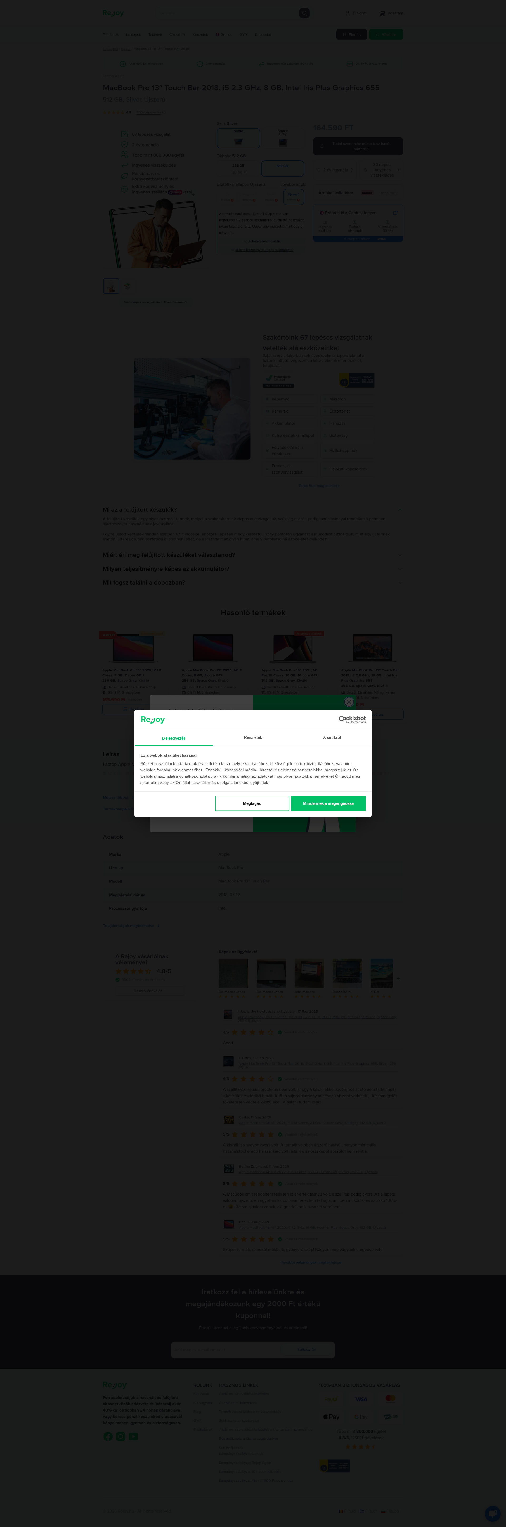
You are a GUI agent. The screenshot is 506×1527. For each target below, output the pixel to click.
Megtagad (252, 803)
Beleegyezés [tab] (174, 738)
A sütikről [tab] (332, 737)
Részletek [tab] (253, 737)
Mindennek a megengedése (328, 803)
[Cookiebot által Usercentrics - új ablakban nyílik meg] (343, 720)
